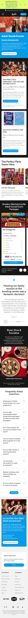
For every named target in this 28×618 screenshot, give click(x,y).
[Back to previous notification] (2, 4)
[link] (23, 14)
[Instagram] (18, 607)
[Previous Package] (20, 270)
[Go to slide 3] (18, 322)
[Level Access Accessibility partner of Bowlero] (5, 607)
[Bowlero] (22, 599)
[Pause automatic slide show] (5, 321)
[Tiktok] (22, 607)
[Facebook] (13, 607)
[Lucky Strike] (6, 599)
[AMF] (14, 599)
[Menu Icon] (2, 14)
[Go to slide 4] (22, 322)
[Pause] (25, 29)
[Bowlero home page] (14, 14)
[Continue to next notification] (21, 4)
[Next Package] (25, 270)
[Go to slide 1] (10, 322)
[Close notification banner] (25, 4)
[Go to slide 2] (14, 322)
